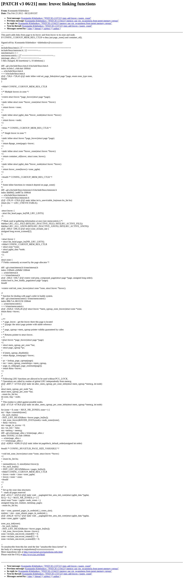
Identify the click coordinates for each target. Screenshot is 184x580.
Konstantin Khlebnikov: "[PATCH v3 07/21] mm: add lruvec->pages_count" (56, 18)
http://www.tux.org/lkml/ (34, 554)
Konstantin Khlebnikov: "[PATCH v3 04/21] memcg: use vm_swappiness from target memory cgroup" (72, 21)
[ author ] (56, 28)
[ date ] (30, 28)
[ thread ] (38, 28)
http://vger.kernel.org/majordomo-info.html (43, 552)
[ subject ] (47, 28)
